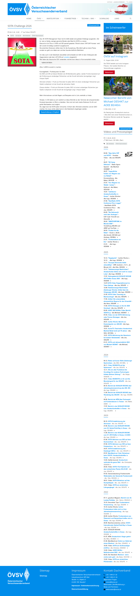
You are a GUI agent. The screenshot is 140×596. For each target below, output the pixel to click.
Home (28, 18)
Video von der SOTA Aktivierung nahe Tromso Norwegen (117, 316)
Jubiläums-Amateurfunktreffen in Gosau (111, 194)
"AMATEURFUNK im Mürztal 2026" (113, 222)
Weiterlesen (109, 72)
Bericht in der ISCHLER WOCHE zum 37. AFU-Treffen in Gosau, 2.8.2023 (117, 434)
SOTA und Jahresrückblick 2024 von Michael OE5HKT (117, 343)
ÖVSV (39, 18)
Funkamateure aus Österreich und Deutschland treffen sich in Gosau (118, 518)
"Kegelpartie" (112, 258)
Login (130, 2)
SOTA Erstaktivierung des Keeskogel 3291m (114, 449)
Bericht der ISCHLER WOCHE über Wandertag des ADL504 (117, 393)
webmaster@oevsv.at (113, 589)
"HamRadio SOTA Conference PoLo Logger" (112, 202)
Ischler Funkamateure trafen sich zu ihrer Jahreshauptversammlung (115, 509)
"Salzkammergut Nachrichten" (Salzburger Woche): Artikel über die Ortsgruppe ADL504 (116, 290)
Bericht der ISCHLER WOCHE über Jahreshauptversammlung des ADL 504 (117, 387)
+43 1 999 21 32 (111, 574)
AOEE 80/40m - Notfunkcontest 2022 (113, 551)
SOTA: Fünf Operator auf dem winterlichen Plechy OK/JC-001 (117, 468)
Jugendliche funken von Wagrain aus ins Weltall (112, 173)
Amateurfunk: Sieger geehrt (121, 536)
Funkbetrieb (70, 18)
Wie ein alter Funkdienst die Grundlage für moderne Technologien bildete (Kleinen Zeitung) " (116, 372)
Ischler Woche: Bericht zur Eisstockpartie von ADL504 (115, 323)
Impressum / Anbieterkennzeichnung (85, 585)
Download (104, 18)
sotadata (66, 57)
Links (117, 18)
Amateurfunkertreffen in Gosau (114, 532)
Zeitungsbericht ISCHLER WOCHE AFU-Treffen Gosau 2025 (117, 277)
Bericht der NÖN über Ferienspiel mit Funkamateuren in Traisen (117, 400)
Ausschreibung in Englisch (50, 112)
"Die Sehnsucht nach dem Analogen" (111, 213)
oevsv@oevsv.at (111, 582)
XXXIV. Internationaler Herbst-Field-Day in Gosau (118, 524)
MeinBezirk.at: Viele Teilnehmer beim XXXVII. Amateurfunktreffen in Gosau (117, 455)
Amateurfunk (53, 18)
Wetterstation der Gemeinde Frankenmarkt (118, 476)
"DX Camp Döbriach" (109, 163)
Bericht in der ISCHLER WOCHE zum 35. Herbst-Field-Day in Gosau (117, 427)
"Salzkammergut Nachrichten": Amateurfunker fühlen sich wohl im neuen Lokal (118, 271)
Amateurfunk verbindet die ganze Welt (116, 461)
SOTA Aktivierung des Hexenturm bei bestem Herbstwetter (117, 336)
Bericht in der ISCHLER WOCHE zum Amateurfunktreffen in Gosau (117, 407)
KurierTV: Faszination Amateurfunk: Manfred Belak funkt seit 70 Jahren (118, 329)
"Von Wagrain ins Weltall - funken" (112, 184)
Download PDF (94, 25)
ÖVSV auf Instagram (116, 56)
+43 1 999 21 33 (111, 577)
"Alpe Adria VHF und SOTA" (111, 154)
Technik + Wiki (87, 18)
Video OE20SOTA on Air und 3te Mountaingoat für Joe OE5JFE (117, 380)
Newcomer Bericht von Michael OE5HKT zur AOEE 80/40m (117, 101)
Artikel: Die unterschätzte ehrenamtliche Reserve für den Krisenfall (117, 300)
